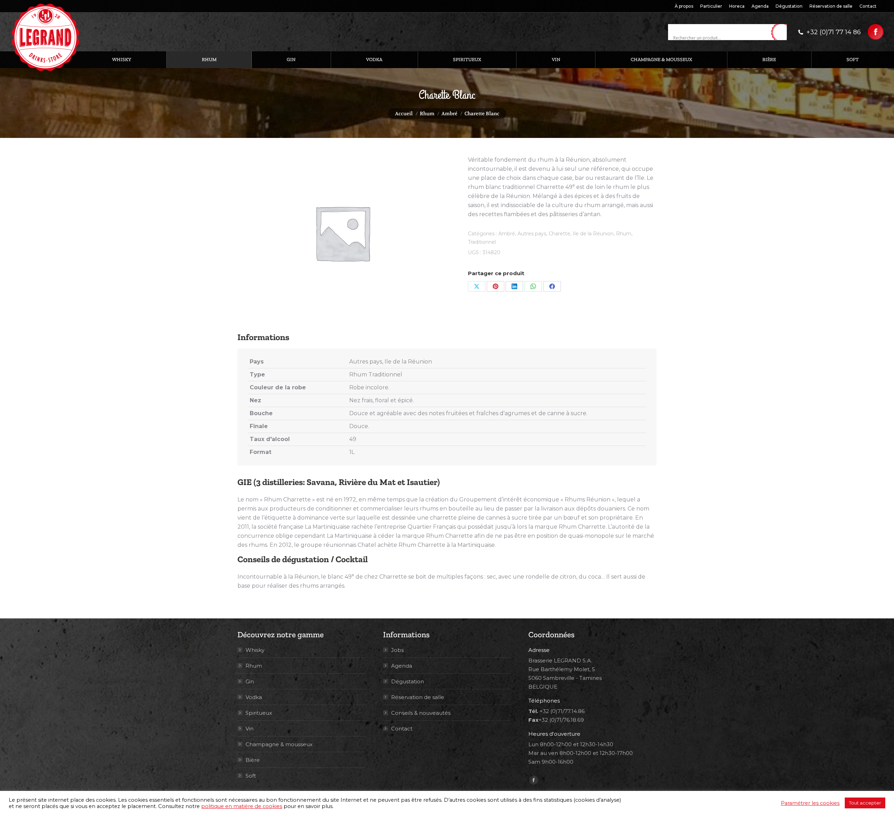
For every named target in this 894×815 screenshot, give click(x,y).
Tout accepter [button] (865, 803)
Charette (559, 233)
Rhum (623, 233)
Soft (251, 775)
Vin (250, 728)
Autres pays (532, 233)
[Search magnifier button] (781, 32)
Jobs (397, 650)
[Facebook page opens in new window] (876, 32)
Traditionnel (482, 242)
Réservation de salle (417, 697)
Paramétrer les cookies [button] (810, 803)
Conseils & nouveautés (420, 713)
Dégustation (407, 681)
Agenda (401, 665)
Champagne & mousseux (279, 744)
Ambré (506, 233)
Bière (253, 760)
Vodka (254, 697)
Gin (250, 681)
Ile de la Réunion (593, 233)
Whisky (255, 650)
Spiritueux (259, 713)
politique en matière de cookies (241, 806)
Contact (401, 728)
